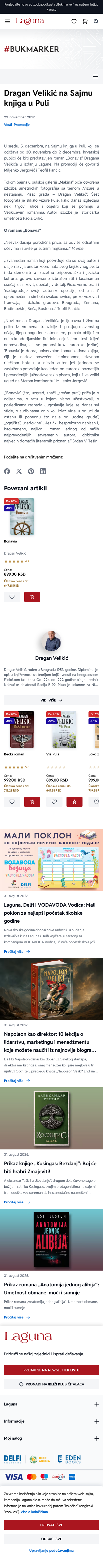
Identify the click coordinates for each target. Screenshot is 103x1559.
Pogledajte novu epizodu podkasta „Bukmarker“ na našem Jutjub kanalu (51, 7)
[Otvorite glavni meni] (7, 21)
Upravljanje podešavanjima (51, 1550)
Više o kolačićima (34, 1512)
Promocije (22, 124)
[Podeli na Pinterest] (31, 471)
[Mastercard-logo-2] (31, 1477)
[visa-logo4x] (13, 1477)
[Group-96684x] (69, 1459)
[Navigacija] (51, 76)
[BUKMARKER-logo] (31, 49)
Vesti (8, 124)
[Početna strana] (31, 21)
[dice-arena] (40, 1459)
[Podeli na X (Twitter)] (19, 471)
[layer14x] (72, 1477)
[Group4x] (44, 1477)
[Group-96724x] (58, 1477)
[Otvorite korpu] (85, 21)
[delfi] (12, 1459)
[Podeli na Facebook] (7, 471)
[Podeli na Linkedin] (43, 471)
